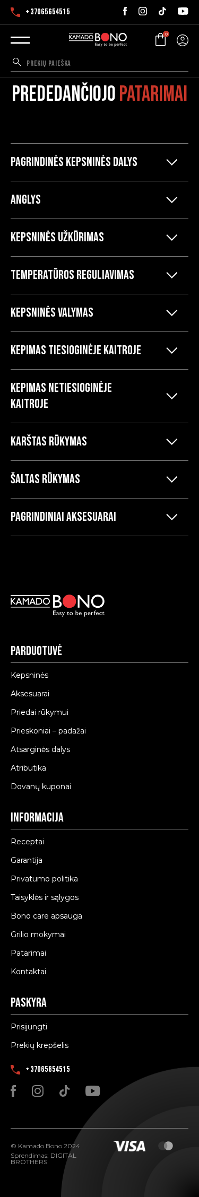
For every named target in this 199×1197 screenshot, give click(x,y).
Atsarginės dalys (40, 749)
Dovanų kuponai (41, 786)
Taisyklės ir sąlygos (45, 897)
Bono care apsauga (46, 916)
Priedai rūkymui (39, 712)
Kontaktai (28, 971)
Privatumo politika (44, 879)
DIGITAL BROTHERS (43, 1158)
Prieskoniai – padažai (48, 731)
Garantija (26, 860)
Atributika (28, 768)
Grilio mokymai (38, 934)
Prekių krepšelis (39, 1045)
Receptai (27, 841)
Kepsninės (29, 675)
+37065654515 (47, 12)
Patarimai (28, 953)
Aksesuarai (30, 693)
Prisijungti (29, 1026)
